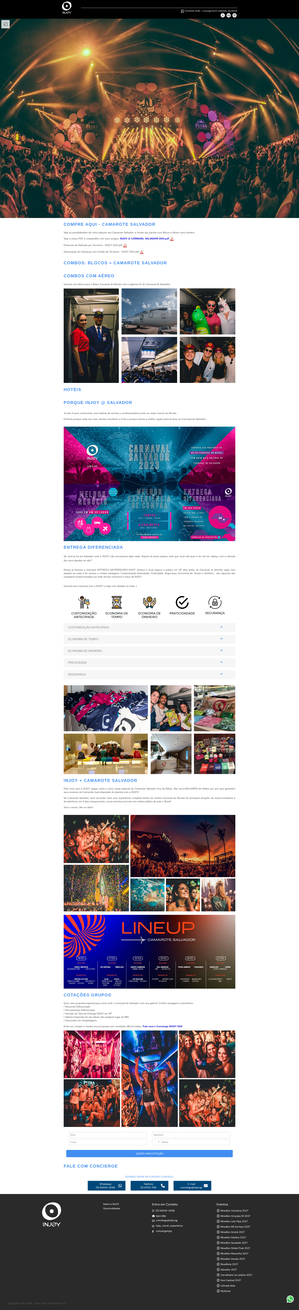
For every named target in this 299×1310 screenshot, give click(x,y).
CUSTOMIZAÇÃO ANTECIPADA (88, 627)
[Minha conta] (222, 15)
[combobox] (156, 1142)
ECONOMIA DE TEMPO (83, 639)
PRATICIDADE (77, 662)
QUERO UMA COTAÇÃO (149, 1153)
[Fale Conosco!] (290, 1299)
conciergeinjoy (164, 1231)
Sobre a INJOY (111, 1204)
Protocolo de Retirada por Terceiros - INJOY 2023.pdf (93, 245)
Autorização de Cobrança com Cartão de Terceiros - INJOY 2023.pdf (102, 251)
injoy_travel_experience (169, 1225)
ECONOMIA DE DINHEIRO (85, 650)
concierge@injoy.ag (167, 1220)
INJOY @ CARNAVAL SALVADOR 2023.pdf (145, 238)
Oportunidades (111, 1208)
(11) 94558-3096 (193, 11)
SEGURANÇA (77, 674)
